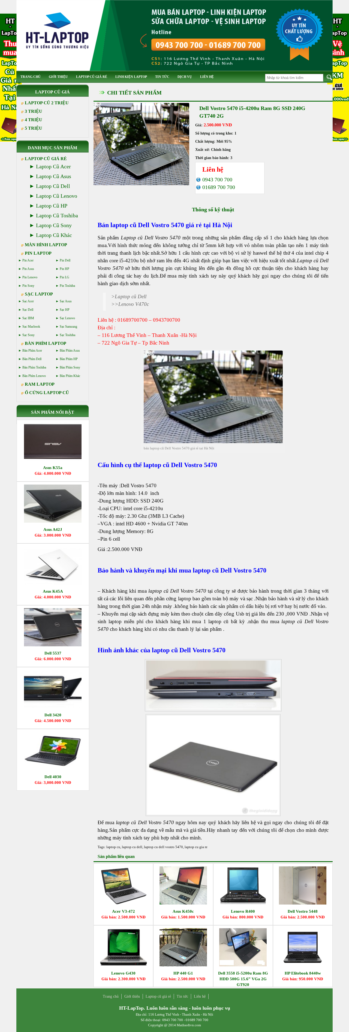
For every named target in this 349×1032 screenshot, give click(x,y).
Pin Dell (65, 260)
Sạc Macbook (31, 326)
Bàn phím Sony (70, 367)
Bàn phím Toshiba (34, 367)
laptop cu (113, 847)
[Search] (328, 77)
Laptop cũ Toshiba (57, 215)
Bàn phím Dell (31, 359)
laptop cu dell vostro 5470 (163, 847)
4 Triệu (33, 119)
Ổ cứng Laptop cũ (47, 392)
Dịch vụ (184, 77)
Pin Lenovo (29, 277)
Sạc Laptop (39, 294)
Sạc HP (65, 310)
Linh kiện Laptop (131, 77)
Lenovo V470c (133, 304)
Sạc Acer (28, 301)
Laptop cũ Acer (53, 166)
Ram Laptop (40, 384)
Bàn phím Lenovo (34, 376)
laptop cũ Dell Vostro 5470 (147, 225)
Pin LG (64, 277)
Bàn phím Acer (32, 350)
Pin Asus (28, 269)
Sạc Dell (27, 310)
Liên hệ (207, 77)
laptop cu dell (132, 847)
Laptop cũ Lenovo (56, 196)
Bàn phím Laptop (45, 343)
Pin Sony (28, 286)
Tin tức (162, 77)
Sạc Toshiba (67, 335)
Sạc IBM (28, 318)
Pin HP (64, 269)
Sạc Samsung (68, 326)
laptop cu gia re (196, 847)
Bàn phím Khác (70, 376)
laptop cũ (126, 822)
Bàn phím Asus (70, 350)
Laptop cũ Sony (54, 225)
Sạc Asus (66, 301)
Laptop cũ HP (51, 206)
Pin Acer (28, 260)
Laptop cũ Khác (54, 235)
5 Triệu (33, 128)
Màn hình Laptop (46, 244)
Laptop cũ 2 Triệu (47, 103)
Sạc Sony (28, 335)
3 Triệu (33, 111)
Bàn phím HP (69, 359)
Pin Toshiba (67, 286)
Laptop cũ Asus (53, 176)
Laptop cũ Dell (130, 296)
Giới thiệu (58, 77)
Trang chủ (30, 77)
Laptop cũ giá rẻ (91, 77)
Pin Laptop (38, 253)
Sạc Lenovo (67, 318)
